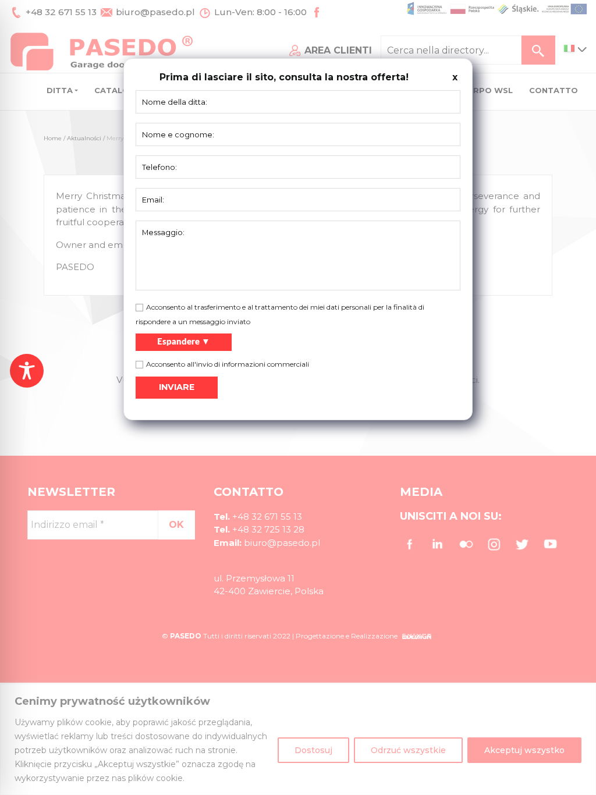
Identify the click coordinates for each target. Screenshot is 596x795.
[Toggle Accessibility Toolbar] (27, 371)
